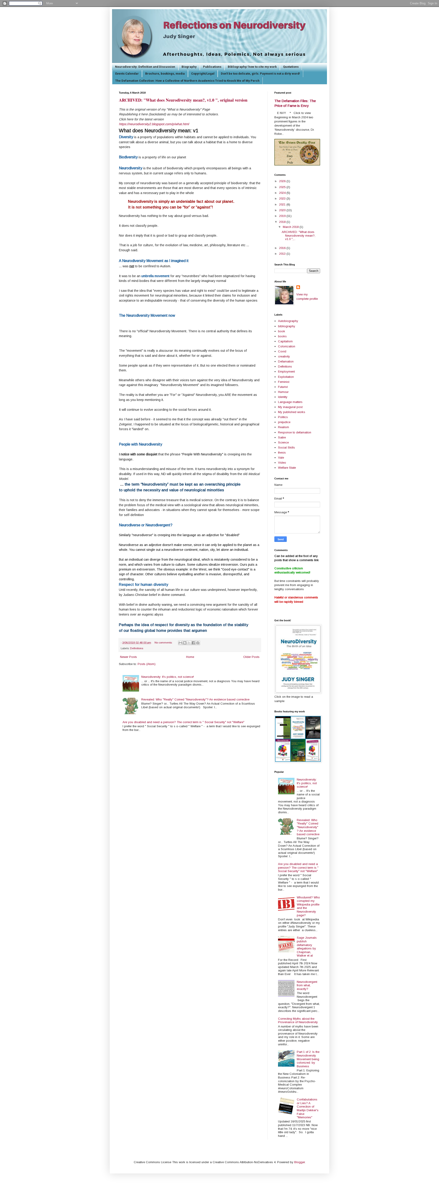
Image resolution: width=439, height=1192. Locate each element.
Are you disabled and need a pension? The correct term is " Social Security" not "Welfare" (183, 722)
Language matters (290, 402)
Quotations (291, 66)
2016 (282, 248)
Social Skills (286, 447)
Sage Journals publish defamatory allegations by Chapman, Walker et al (307, 946)
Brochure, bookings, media (165, 73)
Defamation (286, 361)
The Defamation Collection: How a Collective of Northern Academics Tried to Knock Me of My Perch (187, 80)
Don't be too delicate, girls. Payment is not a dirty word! (260, 73)
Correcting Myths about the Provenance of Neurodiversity (298, 1020)
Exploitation (286, 376)
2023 (282, 198)
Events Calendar (127, 73)
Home (190, 657)
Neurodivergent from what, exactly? (307, 985)
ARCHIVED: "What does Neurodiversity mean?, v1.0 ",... (298, 235)
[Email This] (180, 643)
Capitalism (285, 341)
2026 (282, 181)
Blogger (299, 1162)
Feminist (283, 382)
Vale (281, 457)
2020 (282, 210)
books (282, 336)
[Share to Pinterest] (197, 643)
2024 (282, 193)
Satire (282, 437)
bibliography (286, 326)
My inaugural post (290, 407)
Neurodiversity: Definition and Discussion (145, 66)
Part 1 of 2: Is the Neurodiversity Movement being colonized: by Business (308, 1059)
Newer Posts (128, 657)
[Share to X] (189, 643)
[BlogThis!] (184, 643)
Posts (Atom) (146, 664)
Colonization (286, 346)
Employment (286, 371)
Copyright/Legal (202, 73)
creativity (284, 356)
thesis (282, 452)
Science (283, 442)
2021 (282, 204)
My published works (291, 412)
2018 (282, 222)
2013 (282, 253)
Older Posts (251, 657)
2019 (282, 216)
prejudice (284, 422)
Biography (189, 66)
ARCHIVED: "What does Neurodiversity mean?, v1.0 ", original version (183, 100)
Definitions (136, 648)
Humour (283, 392)
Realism (283, 427)
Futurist (283, 387)
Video (282, 462)
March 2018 (291, 227)
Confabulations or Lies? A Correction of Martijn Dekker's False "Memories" (308, 1108)
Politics (283, 417)
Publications (212, 66)
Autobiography (288, 321)
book (281, 331)
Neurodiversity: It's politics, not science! (167, 676)
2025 (282, 187)
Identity (282, 397)
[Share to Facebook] (193, 643)
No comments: (164, 642)
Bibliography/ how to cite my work (252, 66)
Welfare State (287, 467)
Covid (282, 351)
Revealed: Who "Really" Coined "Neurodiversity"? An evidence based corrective (195, 699)
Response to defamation (294, 432)
